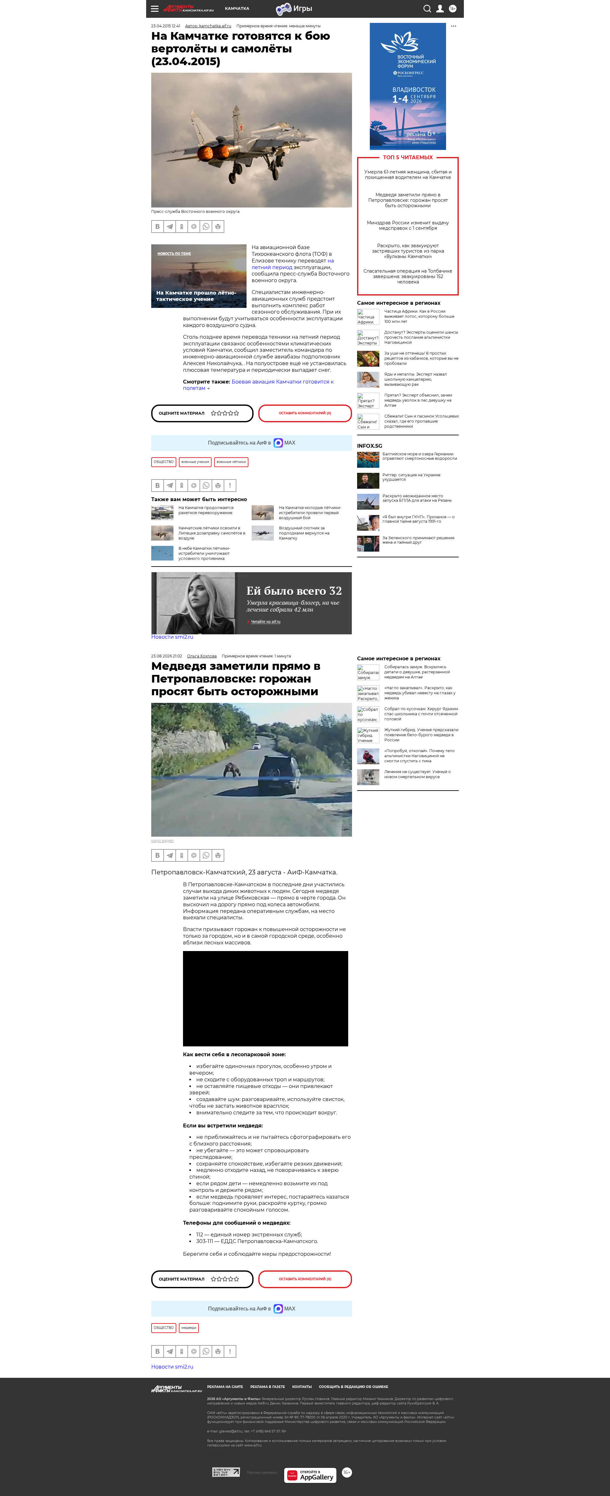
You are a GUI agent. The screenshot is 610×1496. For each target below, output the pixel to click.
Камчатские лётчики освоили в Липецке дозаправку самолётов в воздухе (212, 533)
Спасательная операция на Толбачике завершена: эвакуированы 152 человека (407, 277)
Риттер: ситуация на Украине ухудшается (411, 477)
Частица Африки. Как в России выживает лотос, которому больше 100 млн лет (419, 316)
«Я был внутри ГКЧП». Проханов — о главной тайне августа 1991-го (419, 519)
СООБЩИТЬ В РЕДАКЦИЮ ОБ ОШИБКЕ (353, 1387)
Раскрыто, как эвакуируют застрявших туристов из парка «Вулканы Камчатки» (408, 251)
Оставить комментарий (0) (305, 413)
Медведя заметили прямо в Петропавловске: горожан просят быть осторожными (408, 200)
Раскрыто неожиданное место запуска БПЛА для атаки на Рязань (417, 498)
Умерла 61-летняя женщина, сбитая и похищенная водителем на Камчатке (408, 174)
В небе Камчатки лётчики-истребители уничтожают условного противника (204, 553)
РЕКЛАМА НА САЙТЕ (225, 1387)
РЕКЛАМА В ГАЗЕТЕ (267, 1387)
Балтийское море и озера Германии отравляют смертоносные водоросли (420, 456)
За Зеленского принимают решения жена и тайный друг (418, 540)
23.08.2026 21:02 (166, 656)
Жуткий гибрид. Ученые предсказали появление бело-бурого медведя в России (421, 734)
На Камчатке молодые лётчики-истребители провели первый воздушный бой (310, 512)
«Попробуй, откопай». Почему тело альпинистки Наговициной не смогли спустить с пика (419, 755)
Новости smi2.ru (172, 637)
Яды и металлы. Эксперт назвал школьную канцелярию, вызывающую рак (415, 379)
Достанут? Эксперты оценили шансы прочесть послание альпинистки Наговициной (421, 337)
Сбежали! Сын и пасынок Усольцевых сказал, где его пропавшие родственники (421, 421)
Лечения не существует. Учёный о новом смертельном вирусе (417, 774)
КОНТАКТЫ (302, 1387)
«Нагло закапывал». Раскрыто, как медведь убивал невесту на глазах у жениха (420, 692)
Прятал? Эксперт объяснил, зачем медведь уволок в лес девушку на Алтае (418, 400)
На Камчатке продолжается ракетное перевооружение (206, 510)
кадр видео (162, 840)
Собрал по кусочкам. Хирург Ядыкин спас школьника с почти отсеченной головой (421, 713)
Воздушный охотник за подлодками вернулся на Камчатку (304, 533)
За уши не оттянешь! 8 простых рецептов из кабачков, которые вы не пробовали (421, 358)
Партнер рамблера (262, 1472)
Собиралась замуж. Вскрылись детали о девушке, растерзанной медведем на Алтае (417, 671)
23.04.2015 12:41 (165, 26)
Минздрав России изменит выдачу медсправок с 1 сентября (408, 225)
